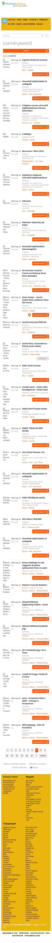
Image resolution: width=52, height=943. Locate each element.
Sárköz (28, 867)
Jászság (5, 906)
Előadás (31, 508)
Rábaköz (28, 860)
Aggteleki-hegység (9, 827)
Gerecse (6, 889)
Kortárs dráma (35, 354)
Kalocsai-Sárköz (8, 908)
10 (7, 756)
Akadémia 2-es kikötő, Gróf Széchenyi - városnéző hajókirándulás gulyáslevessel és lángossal (35, 185)
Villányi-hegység (31, 908)
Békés (28, 785)
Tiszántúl (29, 893)
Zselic (28, 920)
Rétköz (28, 865)
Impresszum (24, 933)
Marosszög (29, 838)
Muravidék (29, 846)
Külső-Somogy (30, 836)
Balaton (5, 838)
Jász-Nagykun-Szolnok (33, 799)
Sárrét (28, 869)
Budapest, (26, 63)
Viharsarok (29, 906)
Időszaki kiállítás (43, 639)
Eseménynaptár (8, 785)
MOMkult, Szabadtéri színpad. (33, 524)
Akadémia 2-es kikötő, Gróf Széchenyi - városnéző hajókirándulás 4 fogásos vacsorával (35, 118)
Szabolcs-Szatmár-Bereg (34, 812)
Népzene (37, 123)
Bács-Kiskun (30, 781)
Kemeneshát (7, 914)
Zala (27, 820)
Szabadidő (43, 20)
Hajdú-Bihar (30, 795)
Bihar (5, 846)
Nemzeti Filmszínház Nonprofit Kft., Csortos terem (34, 66)
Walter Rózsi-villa (36, 571)
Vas (27, 816)
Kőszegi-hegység (31, 834)
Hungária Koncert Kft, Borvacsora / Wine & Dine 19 (34, 157)
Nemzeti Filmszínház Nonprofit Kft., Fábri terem (34, 231)
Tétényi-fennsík (31, 887)
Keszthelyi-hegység (9, 916)
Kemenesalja (7, 912)
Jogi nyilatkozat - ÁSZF (40, 933)
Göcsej (5, 891)
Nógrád (28, 805)
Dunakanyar (7, 869)
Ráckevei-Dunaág (31, 862)
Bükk (4, 854)
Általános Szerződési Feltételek (15, 764)
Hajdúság (6, 896)
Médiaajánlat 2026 (9, 781)
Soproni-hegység (31, 871)
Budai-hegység (8, 852)
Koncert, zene (27, 123)
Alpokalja (6, 831)
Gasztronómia (29, 24)
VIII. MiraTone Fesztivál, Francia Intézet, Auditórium (33, 282)
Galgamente (7, 887)
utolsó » (43, 756)
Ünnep (25, 20)
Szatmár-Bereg (31, 877)
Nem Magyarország (32, 803)
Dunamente (7, 873)
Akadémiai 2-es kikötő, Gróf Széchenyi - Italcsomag (32, 255)
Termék (24, 441)
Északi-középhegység (10, 879)
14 (27, 756)
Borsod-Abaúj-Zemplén (34, 787)
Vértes (28, 904)
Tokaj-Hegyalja (31, 896)
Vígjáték (30, 70)
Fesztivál (12, 20)
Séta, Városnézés (35, 94)
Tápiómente (30, 885)
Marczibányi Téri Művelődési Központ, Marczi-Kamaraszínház (35, 504)
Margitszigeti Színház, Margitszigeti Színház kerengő (34, 437)
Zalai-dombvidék (31, 914)
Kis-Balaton (7, 918)
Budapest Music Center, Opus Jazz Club (34, 459)
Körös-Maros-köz (31, 827)
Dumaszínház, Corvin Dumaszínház (34, 308)
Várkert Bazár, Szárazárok (39, 393)
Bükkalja (6, 856)
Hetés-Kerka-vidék (9, 902)
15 (32, 756)
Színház (25, 140)
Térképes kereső (8, 789)
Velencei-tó (29, 902)
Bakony (5, 836)
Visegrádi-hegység (32, 910)
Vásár (19, 20)
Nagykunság (30, 848)
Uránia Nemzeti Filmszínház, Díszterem (32, 207)
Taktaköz (29, 883)
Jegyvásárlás (39, 74)
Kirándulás (32, 259)
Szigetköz (29, 881)
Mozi (24, 70)
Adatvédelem (17, 936)
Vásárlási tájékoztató (19, 767)
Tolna (28, 814)
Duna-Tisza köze (8, 867)
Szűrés (26, 51)
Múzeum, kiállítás (28, 574)
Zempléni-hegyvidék (32, 916)
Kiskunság (6, 922)
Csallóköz (6, 858)
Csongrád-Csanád (32, 789)
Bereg (5, 844)
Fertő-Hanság (7, 885)
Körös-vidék (30, 831)
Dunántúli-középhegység (11, 875)
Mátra (28, 840)
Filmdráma (31, 332)
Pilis (27, 858)
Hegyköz (6, 900)
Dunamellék (7, 871)
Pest (27, 807)
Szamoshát (29, 873)
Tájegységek (7, 791)
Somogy (29, 809)
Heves (28, 797)
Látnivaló (33, 20)
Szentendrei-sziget (32, 879)
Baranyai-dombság (9, 840)
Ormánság (29, 852)
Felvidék (6, 883)
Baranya (29, 783)
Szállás (39, 24)
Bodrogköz (7, 848)
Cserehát (6, 860)
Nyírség (28, 850)
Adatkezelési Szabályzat (37, 764)
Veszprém (29, 818)
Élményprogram (27, 161)
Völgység (29, 912)
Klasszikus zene (40, 286)
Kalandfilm (31, 211)
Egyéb (24, 94)
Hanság (5, 898)
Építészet (40, 574)
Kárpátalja (6, 910)
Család (19, 24)
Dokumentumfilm (34, 527)
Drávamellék (7, 865)
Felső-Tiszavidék (8, 881)
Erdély (5, 877)
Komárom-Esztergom (33, 801)
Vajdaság (29, 900)
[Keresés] (42, 35)
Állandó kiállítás (42, 591)
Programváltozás (9, 787)
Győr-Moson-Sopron (33, 793)
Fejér (27, 791)
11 (12, 756)
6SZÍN (32, 137)
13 (22, 756)
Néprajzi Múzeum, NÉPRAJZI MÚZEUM (32, 611)
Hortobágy (7, 904)
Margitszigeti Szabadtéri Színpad (33, 414)
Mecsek (28, 842)
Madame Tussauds (36, 588)
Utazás (31, 190)
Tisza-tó (28, 889)
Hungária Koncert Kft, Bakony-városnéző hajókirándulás (33, 90)
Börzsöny (6, 850)
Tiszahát (28, 891)
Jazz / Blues (38, 462)
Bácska (5, 834)
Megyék (5, 793)
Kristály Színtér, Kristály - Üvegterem (35, 351)
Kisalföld (6, 920)
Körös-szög (29, 829)
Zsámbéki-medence (32, 918)
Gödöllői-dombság (9, 893)
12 (17, 756)
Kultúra (11, 24)
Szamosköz (29, 875)
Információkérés (8, 783)
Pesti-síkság (29, 856)
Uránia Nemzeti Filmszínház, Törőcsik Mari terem (35, 328)
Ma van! (5, 20)
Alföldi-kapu (7, 829)
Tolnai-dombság (31, 898)
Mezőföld (29, 844)
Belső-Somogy (8, 842)
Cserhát (5, 862)
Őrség (28, 854)
